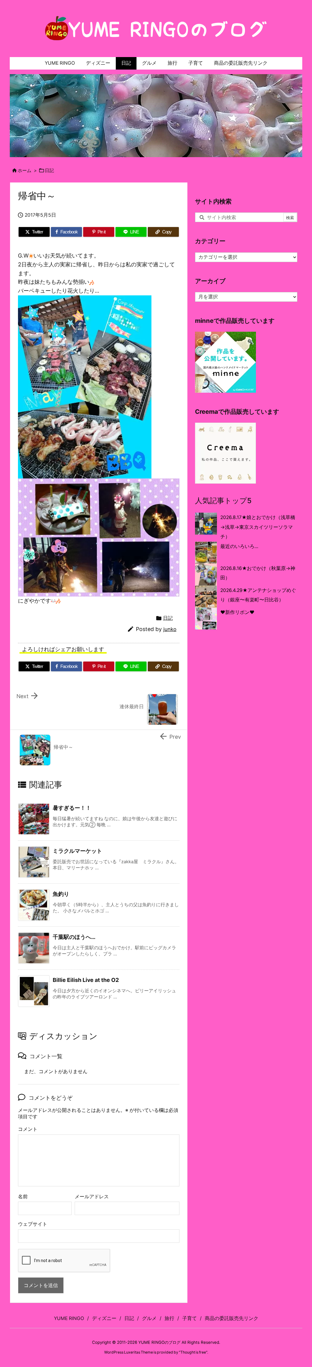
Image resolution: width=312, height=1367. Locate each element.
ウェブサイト (32, 1224)
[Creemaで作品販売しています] (225, 453)
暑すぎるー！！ (72, 808)
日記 (49, 170)
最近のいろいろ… (239, 546)
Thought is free (193, 1352)
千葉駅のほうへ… (74, 937)
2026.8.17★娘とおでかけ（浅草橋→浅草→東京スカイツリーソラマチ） (257, 526)
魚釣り (61, 894)
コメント (27, 1129)
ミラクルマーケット (77, 851)
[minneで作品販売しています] (225, 362)
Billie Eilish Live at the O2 (87, 980)
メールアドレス (92, 1196)
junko (169, 629)
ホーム (24, 170)
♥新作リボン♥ (237, 612)
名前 (23, 1196)
